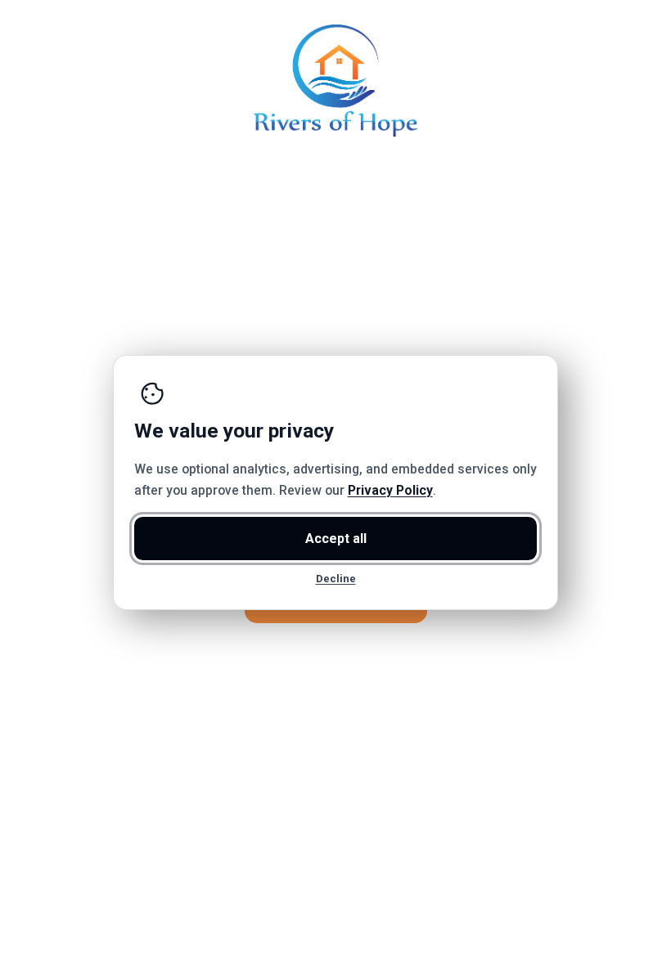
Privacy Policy (390, 490)
